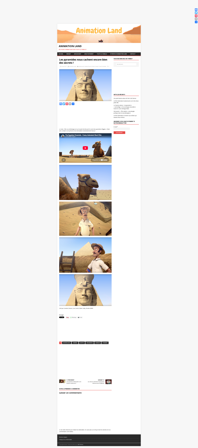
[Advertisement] (46, 11)
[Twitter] (196, 12)
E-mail (116, 127)
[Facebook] (196, 9)
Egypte (82, 342)
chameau (75, 342)
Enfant (68, 54)
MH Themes (80, 444)
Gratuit (96, 66)
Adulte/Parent (89, 54)
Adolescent (77, 54)
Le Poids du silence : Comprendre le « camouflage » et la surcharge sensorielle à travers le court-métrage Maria (125, 107)
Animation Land (72, 66)
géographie (90, 342)
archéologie (66, 342)
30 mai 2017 (64, 66)
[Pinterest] (196, 15)
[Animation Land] (99, 42)
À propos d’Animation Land (118, 54)
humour (97, 342)
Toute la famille (102, 54)
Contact (132, 54)
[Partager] (196, 22)
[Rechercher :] (126, 64)
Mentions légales (63, 437)
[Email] (196, 18)
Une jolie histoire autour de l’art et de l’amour (125, 98)
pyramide (105, 342)
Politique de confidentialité (65, 439)
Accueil (61, 54)
